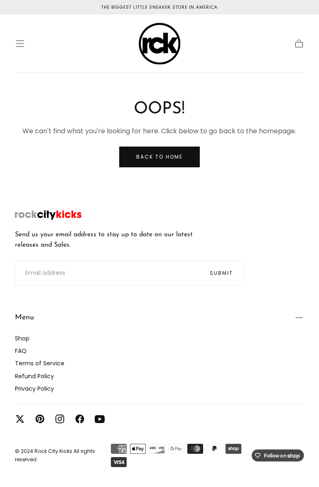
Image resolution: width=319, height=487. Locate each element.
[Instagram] (60, 419)
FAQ (21, 351)
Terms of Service (39, 363)
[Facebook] (80, 419)
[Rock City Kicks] (48, 215)
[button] (20, 44)
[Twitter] (20, 419)
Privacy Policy (34, 388)
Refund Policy (34, 376)
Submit (221, 273)
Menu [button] (24, 317)
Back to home (159, 156)
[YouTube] (100, 419)
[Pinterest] (40, 419)
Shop (22, 338)
